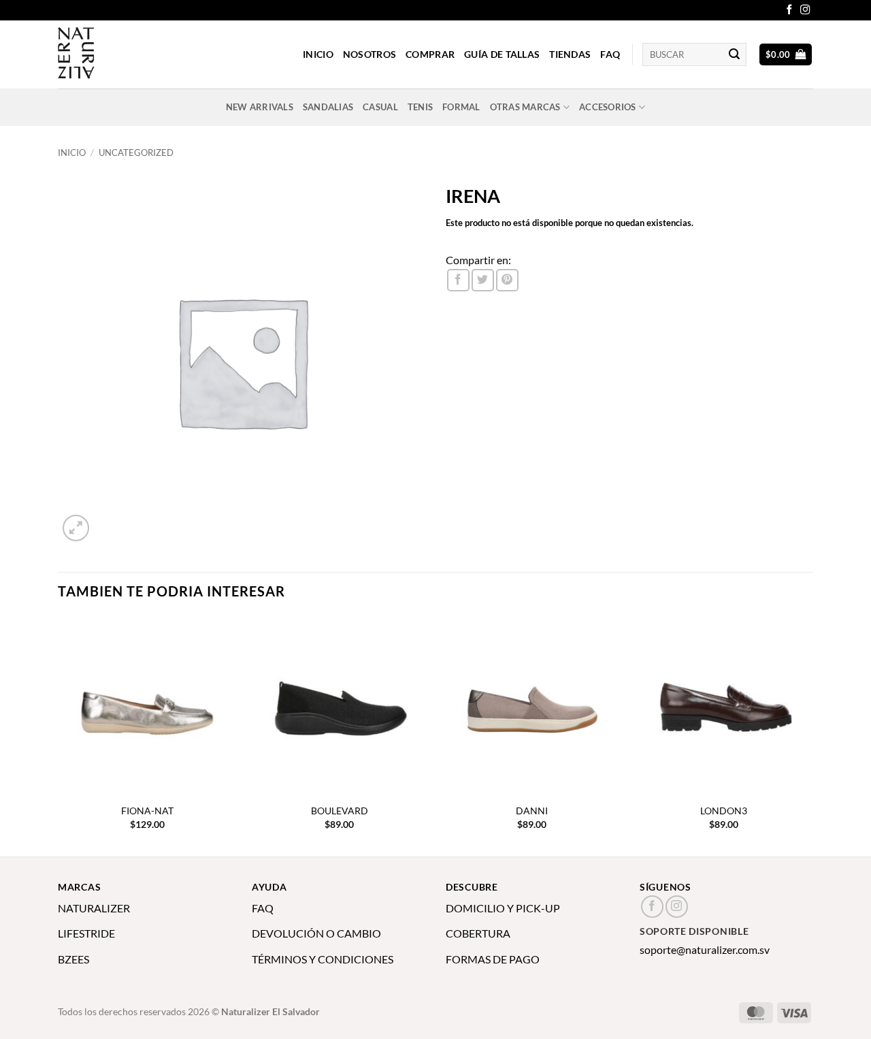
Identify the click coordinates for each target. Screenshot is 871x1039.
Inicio (72, 152)
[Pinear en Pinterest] (507, 280)
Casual (380, 106)
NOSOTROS (369, 54)
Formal (461, 106)
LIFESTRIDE (86, 933)
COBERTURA (478, 933)
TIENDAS (570, 54)
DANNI (532, 810)
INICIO (318, 54)
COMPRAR (430, 54)
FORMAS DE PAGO (493, 959)
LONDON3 (723, 810)
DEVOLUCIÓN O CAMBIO (316, 933)
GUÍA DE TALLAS (502, 54)
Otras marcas (525, 106)
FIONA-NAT (147, 810)
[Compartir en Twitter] (483, 280)
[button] (785, 55)
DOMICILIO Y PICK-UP (503, 907)
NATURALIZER (94, 907)
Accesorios (607, 106)
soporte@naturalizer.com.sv (705, 949)
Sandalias (328, 106)
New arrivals (259, 106)
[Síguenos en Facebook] (789, 10)
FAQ (610, 54)
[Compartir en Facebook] (458, 280)
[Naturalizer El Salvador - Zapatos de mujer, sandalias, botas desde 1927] (126, 54)
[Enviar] (734, 54)
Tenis (420, 106)
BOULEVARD (339, 810)
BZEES (73, 959)
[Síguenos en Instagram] (805, 10)
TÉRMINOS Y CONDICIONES (322, 959)
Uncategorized (136, 152)
